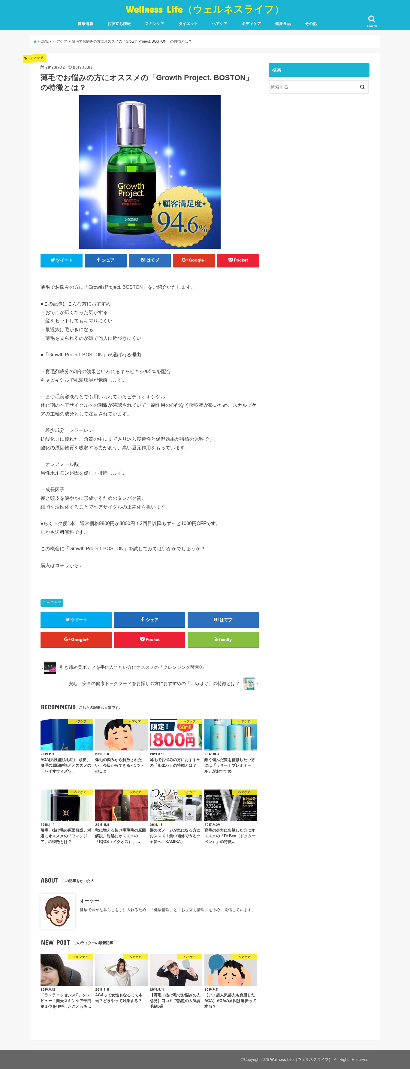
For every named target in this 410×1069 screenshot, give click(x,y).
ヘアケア (220, 23)
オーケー (89, 900)
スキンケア (154, 23)
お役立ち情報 (119, 23)
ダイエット (188, 23)
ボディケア (251, 23)
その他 (311, 23)
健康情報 (85, 23)
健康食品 (283, 23)
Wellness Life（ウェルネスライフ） (205, 9)
